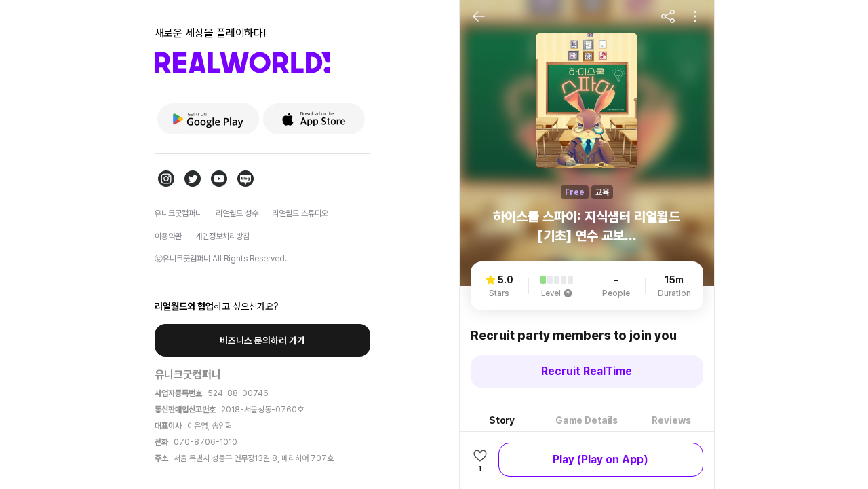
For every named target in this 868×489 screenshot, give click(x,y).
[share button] (668, 16)
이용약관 (168, 236)
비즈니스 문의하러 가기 (262, 340)
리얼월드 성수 (237, 213)
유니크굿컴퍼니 (178, 213)
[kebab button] (695, 16)
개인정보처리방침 (222, 236)
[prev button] (479, 16)
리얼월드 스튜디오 (300, 213)
